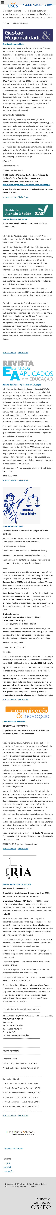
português (8, 1171)
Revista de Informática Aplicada (17, 884)
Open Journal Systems (13, 1148)
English (7, 1163)
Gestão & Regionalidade (13, 44)
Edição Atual (23, 197)
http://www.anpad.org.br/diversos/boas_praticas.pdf (26, 184)
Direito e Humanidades (13, 526)
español (7, 1167)
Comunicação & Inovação (14, 721)
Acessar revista (9, 197)
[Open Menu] (2, 2)
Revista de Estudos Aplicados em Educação (22, 385)
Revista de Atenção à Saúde (15, 219)
